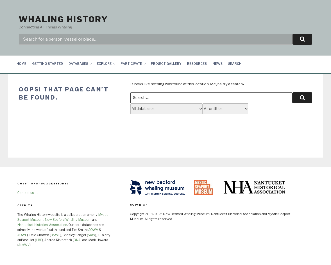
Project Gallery (166, 63)
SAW (91, 235)
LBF (39, 240)
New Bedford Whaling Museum (68, 219)
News (217, 63)
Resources (197, 63)
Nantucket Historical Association (42, 225)
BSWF (55, 235)
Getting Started (47, 63)
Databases (78, 63)
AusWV (24, 245)
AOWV (93, 230)
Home (21, 63)
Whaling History (63, 19)
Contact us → (27, 193)
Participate (131, 63)
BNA (77, 240)
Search (234, 63)
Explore (104, 63)
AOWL (22, 235)
